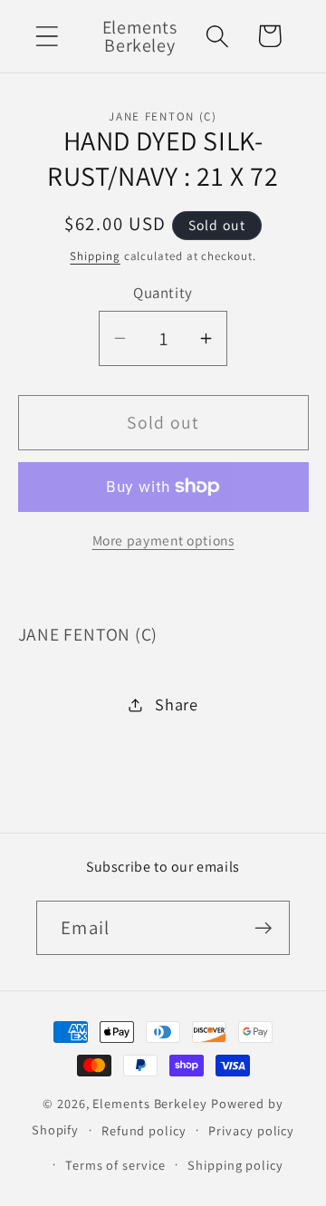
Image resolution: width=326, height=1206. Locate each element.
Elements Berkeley (149, 1103)
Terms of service (115, 1164)
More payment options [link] (163, 540)
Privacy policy (251, 1130)
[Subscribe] (263, 928)
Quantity (162, 293)
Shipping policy (235, 1164)
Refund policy (144, 1130)
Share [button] (176, 704)
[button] (46, 36)
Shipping (95, 256)
